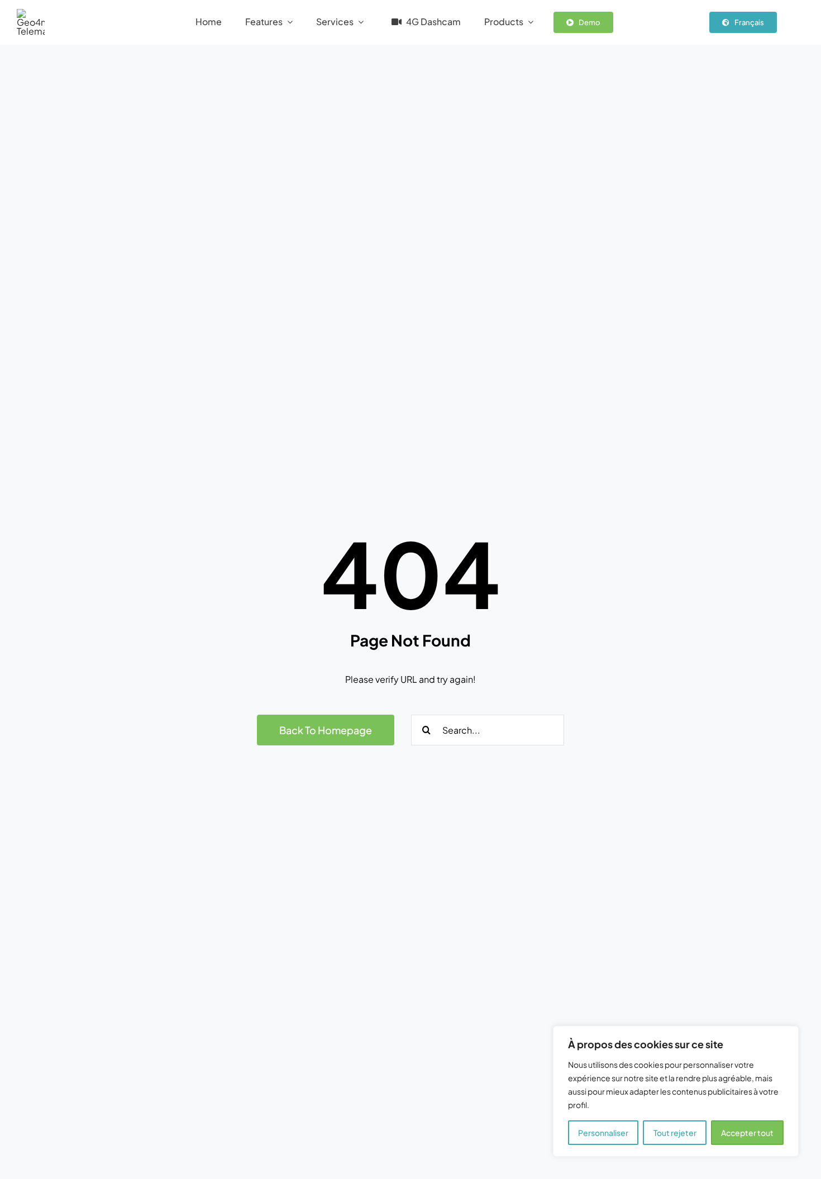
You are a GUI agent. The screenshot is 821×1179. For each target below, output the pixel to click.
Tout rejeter (674, 1133)
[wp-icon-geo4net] (31, 13)
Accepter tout (747, 1133)
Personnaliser (603, 1133)
